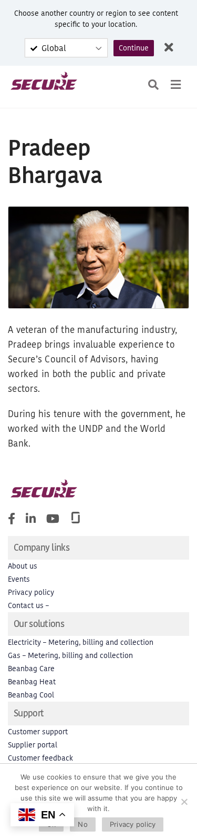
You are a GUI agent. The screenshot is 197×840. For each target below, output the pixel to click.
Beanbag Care (31, 668)
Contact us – (28, 605)
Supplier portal (32, 745)
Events (19, 579)
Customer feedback (40, 758)
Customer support (38, 731)
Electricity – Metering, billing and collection (80, 642)
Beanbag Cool (31, 695)
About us (22, 566)
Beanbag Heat (32, 681)
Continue (134, 48)
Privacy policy (31, 592)
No (83, 824)
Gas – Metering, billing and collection (70, 655)
